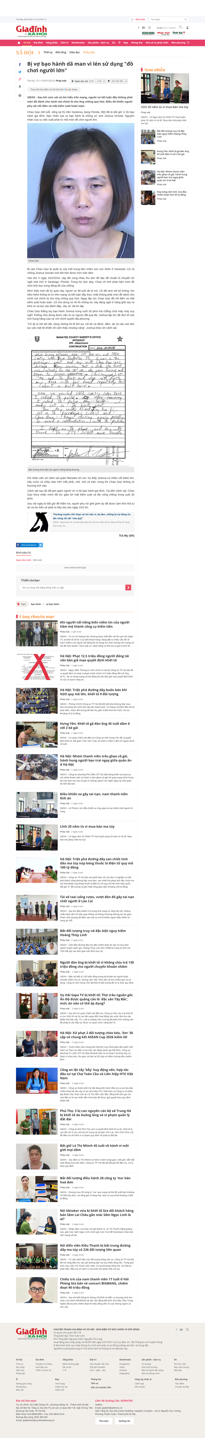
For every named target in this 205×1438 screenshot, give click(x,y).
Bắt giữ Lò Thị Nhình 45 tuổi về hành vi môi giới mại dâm (94, 1148)
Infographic (124, 1373)
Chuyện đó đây (182, 1387)
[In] (20, 96)
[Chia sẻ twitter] (20, 72)
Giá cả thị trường (149, 1367)
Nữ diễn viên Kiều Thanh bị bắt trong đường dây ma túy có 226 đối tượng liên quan (95, 1247)
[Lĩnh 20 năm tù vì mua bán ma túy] (37, 837)
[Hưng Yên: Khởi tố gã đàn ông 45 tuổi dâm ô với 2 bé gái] (37, 735)
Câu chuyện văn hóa (99, 1364)
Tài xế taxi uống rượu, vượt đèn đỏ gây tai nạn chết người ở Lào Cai (97, 899)
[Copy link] (20, 79)
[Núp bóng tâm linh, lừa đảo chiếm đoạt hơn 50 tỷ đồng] (148, 198)
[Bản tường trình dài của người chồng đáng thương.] (80, 399)
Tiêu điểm (179, 1383)
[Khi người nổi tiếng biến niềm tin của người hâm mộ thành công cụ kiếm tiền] (37, 633)
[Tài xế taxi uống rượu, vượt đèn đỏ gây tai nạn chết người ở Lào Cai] (37, 908)
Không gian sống (24, 1383)
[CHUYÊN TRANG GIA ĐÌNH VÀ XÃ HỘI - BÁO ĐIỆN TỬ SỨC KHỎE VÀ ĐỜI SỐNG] (31, 31)
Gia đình (38, 42)
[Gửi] (128, 587)
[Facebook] (138, 28)
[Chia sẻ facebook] (20, 64)
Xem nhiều (154, 69)
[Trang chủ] (19, 43)
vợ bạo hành (52, 604)
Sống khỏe (52, 42)
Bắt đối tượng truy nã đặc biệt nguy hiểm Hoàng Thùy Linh (93, 933)
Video (122, 1367)
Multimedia (78, 42)
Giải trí (64, 42)
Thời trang (60, 1383)
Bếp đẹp (178, 1370)
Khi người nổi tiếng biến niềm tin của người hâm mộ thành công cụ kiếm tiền (94, 624)
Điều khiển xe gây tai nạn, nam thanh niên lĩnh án (94, 796)
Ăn (113, 42)
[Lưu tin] (20, 87)
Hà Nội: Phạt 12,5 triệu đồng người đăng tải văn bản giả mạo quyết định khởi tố (94, 658)
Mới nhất (140, 19)
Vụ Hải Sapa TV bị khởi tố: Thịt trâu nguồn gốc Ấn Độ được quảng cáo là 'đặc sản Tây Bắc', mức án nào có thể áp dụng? (96, 999)
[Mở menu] (188, 43)
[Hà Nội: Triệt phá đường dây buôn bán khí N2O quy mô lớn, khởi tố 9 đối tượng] (37, 701)
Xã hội (26, 42)
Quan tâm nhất (23, 560)
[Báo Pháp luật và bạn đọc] (163, 33)
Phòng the (137, 42)
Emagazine (124, 1364)
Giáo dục (74, 52)
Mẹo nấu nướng (181, 1367)
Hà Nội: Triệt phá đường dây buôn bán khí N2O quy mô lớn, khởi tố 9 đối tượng (93, 692)
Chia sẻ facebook (28, 545)
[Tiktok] (149, 27)
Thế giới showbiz (97, 1367)
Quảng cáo (124, 1420)
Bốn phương (178, 42)
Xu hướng (146, 1364)
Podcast (123, 1370)
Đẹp (125, 42)
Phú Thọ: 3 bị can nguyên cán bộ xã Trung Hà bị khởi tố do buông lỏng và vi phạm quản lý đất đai (95, 1115)
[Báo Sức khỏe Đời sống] (148, 33)
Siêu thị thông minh (150, 1373)
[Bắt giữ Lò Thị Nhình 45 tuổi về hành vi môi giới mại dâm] (37, 1157)
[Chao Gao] (80, 190)
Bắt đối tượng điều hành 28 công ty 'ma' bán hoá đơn (95, 1180)
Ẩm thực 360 (180, 1364)
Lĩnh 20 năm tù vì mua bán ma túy (87, 826)
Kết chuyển (140, 1387)
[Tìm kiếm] (185, 19)
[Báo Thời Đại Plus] (178, 33)
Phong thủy (21, 1387)
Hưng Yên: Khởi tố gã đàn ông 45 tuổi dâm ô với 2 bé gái (95, 726)
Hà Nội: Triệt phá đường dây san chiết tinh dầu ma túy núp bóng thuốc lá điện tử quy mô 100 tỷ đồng (96, 863)
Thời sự (48, 52)
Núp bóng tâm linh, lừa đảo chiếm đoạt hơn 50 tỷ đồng (172, 193)
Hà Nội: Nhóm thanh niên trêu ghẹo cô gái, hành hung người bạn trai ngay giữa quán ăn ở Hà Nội (95, 760)
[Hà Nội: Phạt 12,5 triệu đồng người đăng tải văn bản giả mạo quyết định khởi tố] (37, 667)
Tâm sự (94, 1383)
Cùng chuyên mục (36, 616)
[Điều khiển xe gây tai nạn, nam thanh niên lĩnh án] (37, 805)
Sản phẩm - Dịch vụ (98, 42)
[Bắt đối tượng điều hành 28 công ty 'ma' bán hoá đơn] (37, 1189)
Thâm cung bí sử (43, 1370)
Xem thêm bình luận (75, 567)
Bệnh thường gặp (71, 1364)
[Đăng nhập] (187, 27)
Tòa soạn (104, 1420)
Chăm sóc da (61, 1387)
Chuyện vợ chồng (44, 1364)
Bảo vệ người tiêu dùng (152, 1370)
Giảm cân (59, 1390)
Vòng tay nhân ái (143, 1379)
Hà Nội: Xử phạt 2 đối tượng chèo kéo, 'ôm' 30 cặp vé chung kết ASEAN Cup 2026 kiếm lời (96, 1035)
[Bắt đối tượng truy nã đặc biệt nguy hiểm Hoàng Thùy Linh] (37, 942)
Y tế (64, 1370)
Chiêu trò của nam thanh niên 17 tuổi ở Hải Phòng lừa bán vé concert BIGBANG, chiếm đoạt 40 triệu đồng (94, 1283)
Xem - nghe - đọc (98, 1370)
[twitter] (40, 545)
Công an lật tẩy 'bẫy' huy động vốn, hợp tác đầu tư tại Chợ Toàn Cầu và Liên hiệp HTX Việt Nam (96, 1074)
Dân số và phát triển (157, 42)
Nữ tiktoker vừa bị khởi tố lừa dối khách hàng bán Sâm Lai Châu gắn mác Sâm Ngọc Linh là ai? (97, 1215)
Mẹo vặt (19, 1390)
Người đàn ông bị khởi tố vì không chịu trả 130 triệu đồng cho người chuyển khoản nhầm (97, 964)
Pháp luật (89, 52)
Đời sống (61, 52)
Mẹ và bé (67, 1367)
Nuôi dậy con (42, 1367)
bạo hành (36, 604)
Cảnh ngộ (139, 1383)
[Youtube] (143, 28)
